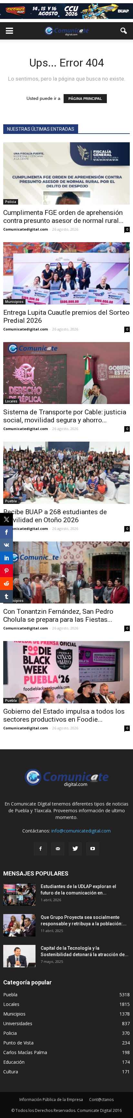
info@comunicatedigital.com (81, 831)
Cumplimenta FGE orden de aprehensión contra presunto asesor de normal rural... (63, 216)
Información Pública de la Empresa (51, 1099)
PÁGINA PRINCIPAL (85, 99)
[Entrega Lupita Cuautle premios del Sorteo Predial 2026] (66, 273)
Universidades (17, 1023)
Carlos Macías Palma (25, 1052)
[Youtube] (92, 848)
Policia (10, 201)
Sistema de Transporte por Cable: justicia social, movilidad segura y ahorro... (64, 416)
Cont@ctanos (101, 1099)
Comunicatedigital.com (25, 229)
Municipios (14, 301)
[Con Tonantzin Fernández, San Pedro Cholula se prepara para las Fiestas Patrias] (66, 572)
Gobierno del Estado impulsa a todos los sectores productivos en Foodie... (64, 715)
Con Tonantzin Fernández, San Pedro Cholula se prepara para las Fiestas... (58, 615)
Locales (11, 401)
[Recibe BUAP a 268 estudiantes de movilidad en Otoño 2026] (66, 473)
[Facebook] (40, 848)
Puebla (11, 501)
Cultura (10, 1072)
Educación (14, 1062)
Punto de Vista (18, 1043)
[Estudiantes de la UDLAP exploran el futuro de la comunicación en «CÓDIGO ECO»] (19, 894)
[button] (124, 31)
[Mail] (57, 848)
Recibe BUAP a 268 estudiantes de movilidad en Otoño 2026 (55, 516)
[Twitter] (75, 848)
